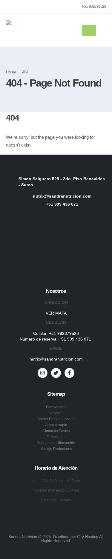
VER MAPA (56, 313)
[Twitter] (56, 373)
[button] (103, 30)
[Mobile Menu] (89, 30)
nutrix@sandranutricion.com (56, 359)
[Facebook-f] (69, 373)
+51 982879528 (64, 333)
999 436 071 (79, 339)
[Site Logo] (24, 30)
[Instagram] (42, 373)
